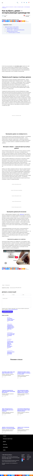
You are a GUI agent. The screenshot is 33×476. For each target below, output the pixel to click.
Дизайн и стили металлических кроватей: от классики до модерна (8, 428)
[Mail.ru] (13, 21)
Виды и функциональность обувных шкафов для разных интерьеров (7, 409)
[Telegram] (16, 21)
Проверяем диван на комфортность (13, 28)
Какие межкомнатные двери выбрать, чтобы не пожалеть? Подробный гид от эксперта (23, 391)
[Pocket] (21, 21)
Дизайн (4, 441)
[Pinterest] (19, 21)
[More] (24, 21)
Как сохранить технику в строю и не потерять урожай (10, 319)
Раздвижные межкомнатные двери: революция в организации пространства (8, 391)
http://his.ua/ (22, 214)
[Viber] (18, 21)
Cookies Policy (28, 459)
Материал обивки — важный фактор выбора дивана (15, 29)
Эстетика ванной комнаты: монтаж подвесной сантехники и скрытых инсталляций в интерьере (10, 344)
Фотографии (5, 447)
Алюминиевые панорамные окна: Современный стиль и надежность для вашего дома (10, 327)
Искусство (5, 444)
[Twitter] (9, 21)
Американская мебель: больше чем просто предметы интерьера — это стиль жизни (24, 372)
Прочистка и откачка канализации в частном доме (10, 352)
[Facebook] (3, 21)
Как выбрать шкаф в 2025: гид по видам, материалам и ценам (8, 372)
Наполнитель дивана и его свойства (14, 32)
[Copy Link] (23, 21)
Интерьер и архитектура (7, 438)
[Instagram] (4, 21)
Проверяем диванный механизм (12, 31)
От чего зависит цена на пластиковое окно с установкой (11, 334)
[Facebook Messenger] (6, 21)
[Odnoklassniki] (11, 21)
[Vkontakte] (8, 21)
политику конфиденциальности (12, 309)
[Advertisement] (16, 279)
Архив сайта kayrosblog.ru (29, 457)
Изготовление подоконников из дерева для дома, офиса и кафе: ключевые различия (23, 409)
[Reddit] (14, 21)
